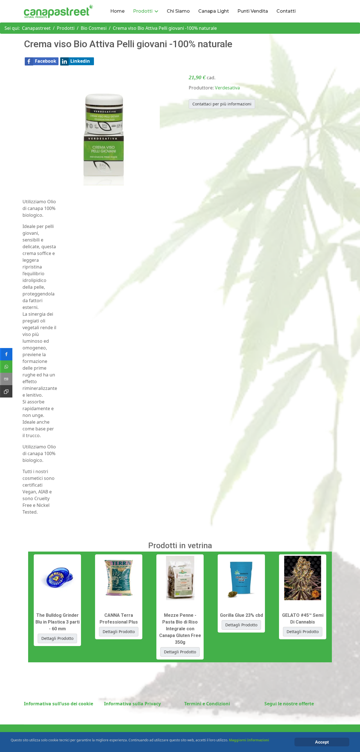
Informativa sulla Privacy (132, 704)
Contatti (286, 11)
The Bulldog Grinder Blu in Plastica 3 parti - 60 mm (57, 622)
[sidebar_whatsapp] (6, 366)
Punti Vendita (252, 11)
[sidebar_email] (6, 379)
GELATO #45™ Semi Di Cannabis (302, 619)
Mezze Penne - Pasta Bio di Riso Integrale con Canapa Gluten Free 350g (180, 629)
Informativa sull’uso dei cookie (58, 704)
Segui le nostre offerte (289, 704)
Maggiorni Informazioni (249, 740)
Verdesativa (227, 88)
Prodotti (142, 11)
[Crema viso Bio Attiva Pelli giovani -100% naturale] (103, 129)
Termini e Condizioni (207, 704)
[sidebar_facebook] (6, 354)
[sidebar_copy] (6, 391)
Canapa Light (213, 11)
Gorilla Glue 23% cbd (241, 615)
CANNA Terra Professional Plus (119, 619)
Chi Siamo (178, 11)
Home (117, 11)
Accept (322, 742)
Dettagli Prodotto (57, 638)
